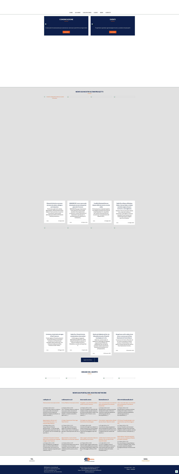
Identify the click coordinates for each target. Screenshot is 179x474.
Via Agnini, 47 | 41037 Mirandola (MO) (52, 468)
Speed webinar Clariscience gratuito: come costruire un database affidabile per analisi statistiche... (126, 438)
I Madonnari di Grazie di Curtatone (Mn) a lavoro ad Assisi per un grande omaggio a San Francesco (51, 439)
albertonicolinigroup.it (89, 471)
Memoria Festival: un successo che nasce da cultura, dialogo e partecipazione (54, 205)
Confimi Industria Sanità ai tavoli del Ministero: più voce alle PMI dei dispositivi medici (107, 439)
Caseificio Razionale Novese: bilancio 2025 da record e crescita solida (101, 205)
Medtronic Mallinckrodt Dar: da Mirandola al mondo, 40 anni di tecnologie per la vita (101, 336)
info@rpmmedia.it (145, 460)
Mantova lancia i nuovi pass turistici (51, 402)
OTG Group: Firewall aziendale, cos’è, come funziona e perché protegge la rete (126, 422)
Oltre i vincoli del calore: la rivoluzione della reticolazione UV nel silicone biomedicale (108, 404)
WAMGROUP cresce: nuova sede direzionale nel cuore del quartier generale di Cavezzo (77, 205)
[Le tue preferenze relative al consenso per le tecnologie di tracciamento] (176, 471)
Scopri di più (66, 32)
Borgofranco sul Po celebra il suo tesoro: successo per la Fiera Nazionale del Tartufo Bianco (124, 336)
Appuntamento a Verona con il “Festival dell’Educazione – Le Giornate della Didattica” (50, 422)
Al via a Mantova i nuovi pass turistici (70, 402)
